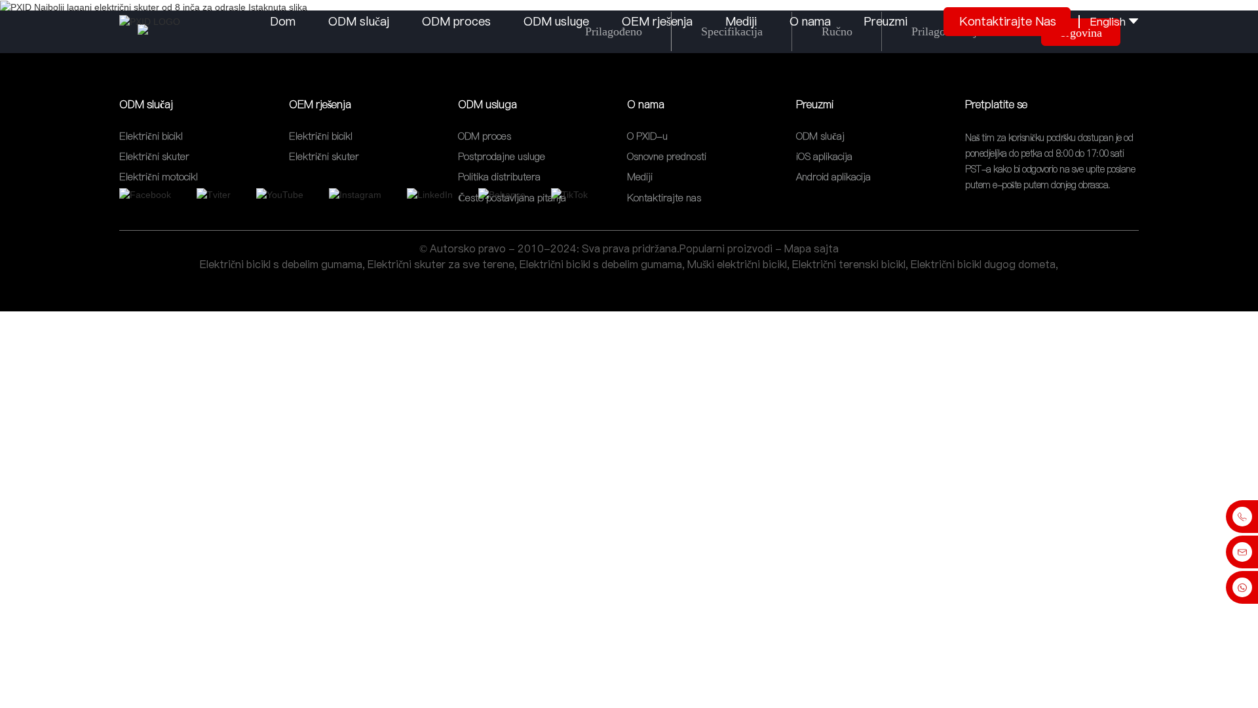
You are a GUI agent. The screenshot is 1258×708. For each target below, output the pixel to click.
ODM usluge (556, 21)
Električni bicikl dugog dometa (983, 264)
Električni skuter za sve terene (441, 264)
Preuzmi (885, 21)
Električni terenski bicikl (848, 264)
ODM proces (456, 21)
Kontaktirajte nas (1007, 21)
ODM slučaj (358, 21)
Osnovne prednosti (666, 156)
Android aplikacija (833, 177)
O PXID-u (647, 136)
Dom (282, 21)
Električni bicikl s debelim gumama (281, 264)
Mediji (741, 21)
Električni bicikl (151, 136)
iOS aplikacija (824, 156)
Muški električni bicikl (737, 264)
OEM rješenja (657, 21)
